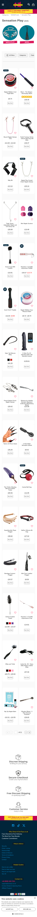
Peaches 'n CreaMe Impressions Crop (27, 617)
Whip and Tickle (10, 664)
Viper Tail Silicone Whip (10, 353)
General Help (6, 850)
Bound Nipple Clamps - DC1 (10, 137)
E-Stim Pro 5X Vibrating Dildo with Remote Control (27, 354)
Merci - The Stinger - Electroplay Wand (27, 92)
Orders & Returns (7, 853)
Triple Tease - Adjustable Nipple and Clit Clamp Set (10, 225)
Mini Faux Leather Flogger (26, 574)
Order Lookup (6, 848)
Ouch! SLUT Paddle (10, 310)
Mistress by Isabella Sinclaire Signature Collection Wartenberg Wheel (26, 403)
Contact (4, 859)
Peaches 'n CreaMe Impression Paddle (27, 267)
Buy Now (10, 103)
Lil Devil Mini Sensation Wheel (27, 444)
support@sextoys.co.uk (9, 883)
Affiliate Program (7, 888)
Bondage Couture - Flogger (10, 574)
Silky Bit (10, 180)
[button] (3, 4)
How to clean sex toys (8, 869)
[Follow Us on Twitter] (23, 825)
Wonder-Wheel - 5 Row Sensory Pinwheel (26, 713)
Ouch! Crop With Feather (10, 267)
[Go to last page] (29, 732)
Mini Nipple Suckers (27, 223)
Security (4, 846)
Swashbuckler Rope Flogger (10, 531)
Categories (5, 15)
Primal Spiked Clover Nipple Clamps (10, 401)
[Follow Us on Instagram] (13, 825)
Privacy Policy (6, 857)
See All (4, 874)
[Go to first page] (7, 732)
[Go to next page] (26, 732)
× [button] (35, 898)
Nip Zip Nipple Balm (10, 711)
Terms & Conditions (7, 855)
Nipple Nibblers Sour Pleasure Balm (27, 310)
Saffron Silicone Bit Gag (26, 531)
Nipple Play (10, 42)
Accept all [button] (9, 909)
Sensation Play (26, 15)
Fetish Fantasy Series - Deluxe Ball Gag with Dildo (26, 138)
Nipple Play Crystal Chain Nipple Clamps (26, 181)
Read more (17, 905)
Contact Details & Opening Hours (12, 886)
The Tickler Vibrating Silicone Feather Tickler (10, 488)
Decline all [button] (27, 909)
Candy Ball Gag (26, 487)
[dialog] (18, 906)
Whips (27, 42)
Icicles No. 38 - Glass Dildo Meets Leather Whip (26, 665)
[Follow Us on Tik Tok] (18, 825)
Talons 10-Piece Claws (10, 444)
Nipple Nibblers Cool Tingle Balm (10, 92)
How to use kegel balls (8, 871)
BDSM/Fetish (15, 15)
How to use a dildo (7, 867)
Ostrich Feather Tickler (10, 617)
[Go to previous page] (11, 732)
